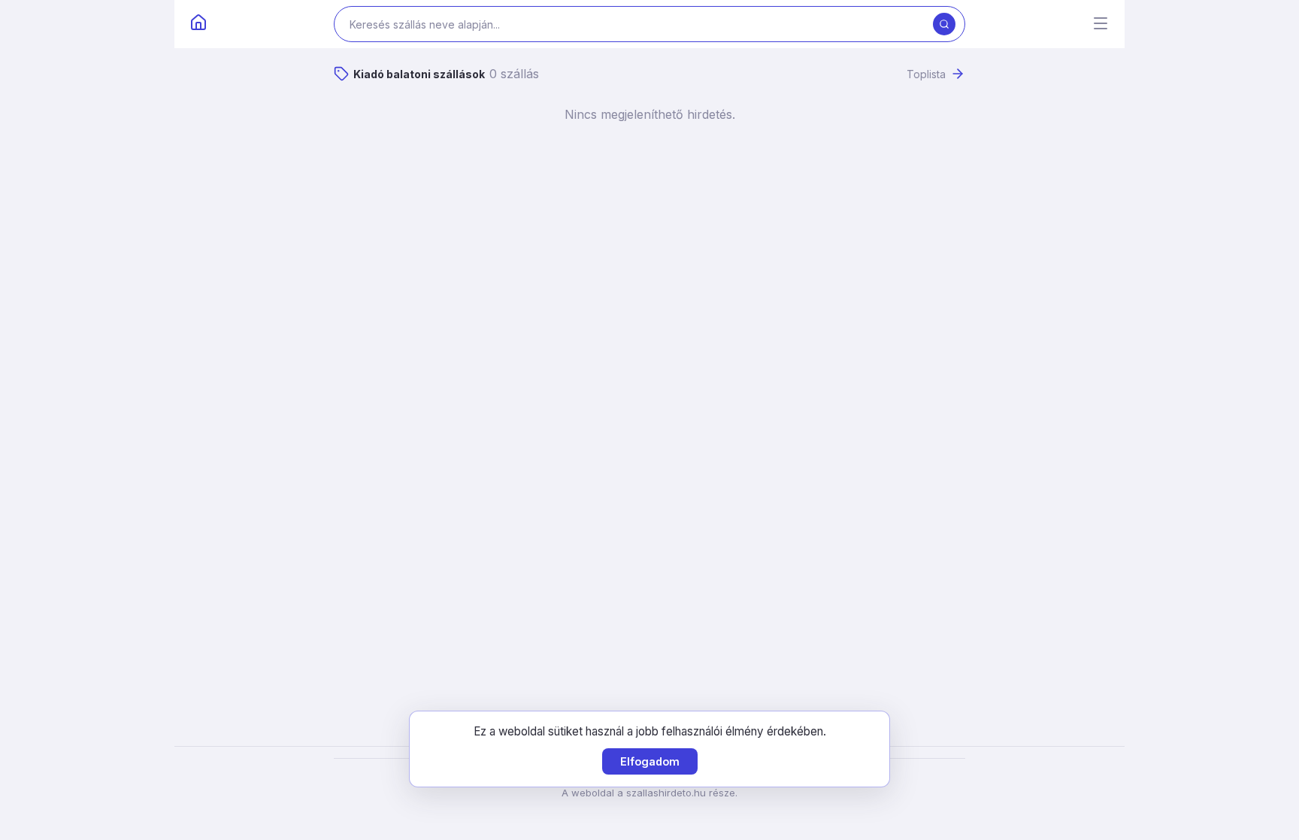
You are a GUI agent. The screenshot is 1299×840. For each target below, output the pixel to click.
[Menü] (1101, 24)
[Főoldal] (198, 24)
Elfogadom (650, 761)
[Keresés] (944, 24)
